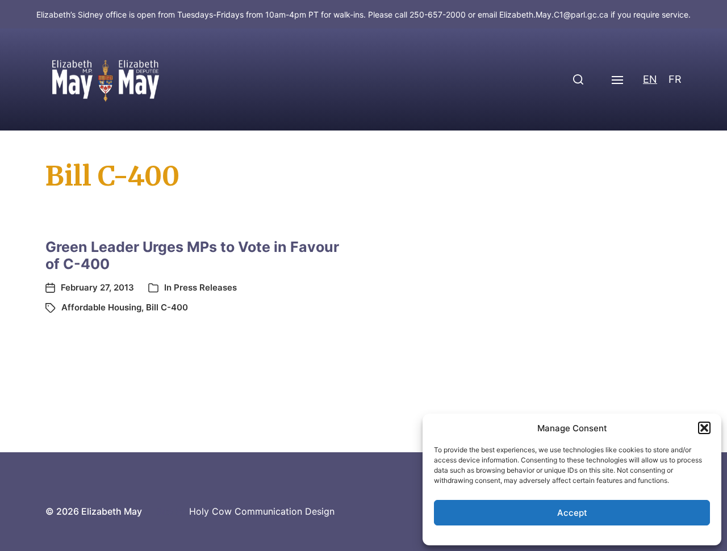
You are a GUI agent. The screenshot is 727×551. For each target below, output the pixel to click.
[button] (704, 428)
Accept (572, 512)
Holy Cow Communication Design (262, 511)
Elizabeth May (111, 511)
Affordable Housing (101, 307)
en (650, 79)
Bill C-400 (167, 307)
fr (675, 79)
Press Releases (205, 287)
